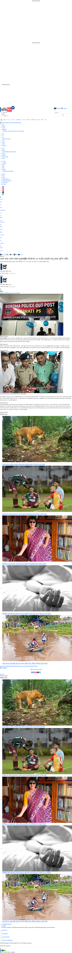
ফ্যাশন (11, 131)
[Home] (7, 108)
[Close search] (54, 110)
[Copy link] (2, 276)
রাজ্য (8, 119)
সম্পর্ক (9, 131)
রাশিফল (42, 119)
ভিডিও (3, 168)
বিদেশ (14, 119)
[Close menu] (0, 197)
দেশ (10, 119)
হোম (3, 124)
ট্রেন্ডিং (3, 164)
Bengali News (10, 666)
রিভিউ (8, 151)
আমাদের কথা (4, 171)
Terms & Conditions (7, 940)
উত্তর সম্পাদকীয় (10, 171)
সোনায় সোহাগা (4, 182)
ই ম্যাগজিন (4, 163)
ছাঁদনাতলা (4, 184)
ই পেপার (3, 161)
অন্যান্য (9, 139)
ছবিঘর (39, 119)
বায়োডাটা (3, 155)
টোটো (19, 131)
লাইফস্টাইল (33, 119)
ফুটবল (6, 139)
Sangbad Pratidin (6, 924)
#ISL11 (4, 126)
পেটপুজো (14, 131)
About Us (4, 930)
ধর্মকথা (3, 144)
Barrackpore (3, 666)
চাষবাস (3, 158)
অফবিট (3, 142)
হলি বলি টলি (4, 151)
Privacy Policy (5, 937)
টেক (17, 131)
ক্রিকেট (3, 139)
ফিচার (3, 175)
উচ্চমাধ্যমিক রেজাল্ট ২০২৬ (7, 180)
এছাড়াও (1, 250)
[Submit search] (63, 115)
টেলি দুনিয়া (14, 151)
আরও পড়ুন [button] (2, 674)
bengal (4, 925)
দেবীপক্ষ (3, 177)
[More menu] (71, 119)
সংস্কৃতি (10, 151)
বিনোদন (27, 119)
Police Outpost (34, 666)
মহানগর (4, 119)
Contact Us (5, 933)
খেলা (23, 119)
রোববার (3, 174)
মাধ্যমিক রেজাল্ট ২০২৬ (6, 179)
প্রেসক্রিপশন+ (18, 119)
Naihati (16, 666)
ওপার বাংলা (4, 145)
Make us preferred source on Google (10, 293)
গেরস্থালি (22, 131)
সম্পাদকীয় (4, 169)
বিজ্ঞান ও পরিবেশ (5, 156)
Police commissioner (24, 666)
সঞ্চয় (45, 119)
